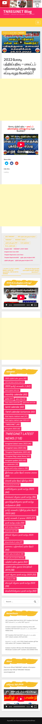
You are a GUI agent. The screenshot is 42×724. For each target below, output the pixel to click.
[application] (21, 297)
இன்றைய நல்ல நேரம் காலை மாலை (21, 474)
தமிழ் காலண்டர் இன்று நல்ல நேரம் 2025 (20, 512)
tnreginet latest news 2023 (18, 444)
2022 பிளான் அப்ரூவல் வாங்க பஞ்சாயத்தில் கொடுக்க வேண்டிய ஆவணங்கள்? (31, 270)
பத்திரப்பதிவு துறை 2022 (11, 243)
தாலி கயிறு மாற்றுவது (14, 527)
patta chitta (20, 399)
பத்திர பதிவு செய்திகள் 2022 (27, 257)
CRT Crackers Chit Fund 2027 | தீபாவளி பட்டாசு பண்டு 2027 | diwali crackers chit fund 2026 (20, 636)
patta (9, 399)
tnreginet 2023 (12, 429)
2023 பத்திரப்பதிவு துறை (15, 378)
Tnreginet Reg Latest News (17, 456)
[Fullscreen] (35, 305)
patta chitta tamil (29, 402)
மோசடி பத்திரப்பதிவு (10, 246)
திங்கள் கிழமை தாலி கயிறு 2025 (19, 536)
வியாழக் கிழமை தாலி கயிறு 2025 (20, 584)
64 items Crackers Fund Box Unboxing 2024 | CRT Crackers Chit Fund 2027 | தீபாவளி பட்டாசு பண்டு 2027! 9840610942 (21, 628)
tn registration (11, 464)
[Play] (6, 305)
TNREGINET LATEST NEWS (20, 249)
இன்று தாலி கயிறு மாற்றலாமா (16, 468)
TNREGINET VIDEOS (20, 239)
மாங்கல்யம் (10, 579)
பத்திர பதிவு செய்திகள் (14, 554)
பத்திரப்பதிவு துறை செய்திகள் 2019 (24, 260)
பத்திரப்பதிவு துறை (8, 260)
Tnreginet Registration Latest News (13, 254)
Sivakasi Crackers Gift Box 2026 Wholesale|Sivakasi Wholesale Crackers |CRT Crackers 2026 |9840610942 (21, 648)
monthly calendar (16, 394)
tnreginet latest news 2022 (11, 252)
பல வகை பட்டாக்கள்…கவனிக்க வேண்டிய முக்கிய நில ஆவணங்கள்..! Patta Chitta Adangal (11, 271)
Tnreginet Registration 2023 (17, 452)
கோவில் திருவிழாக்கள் (12, 485)
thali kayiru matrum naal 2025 (17, 420)
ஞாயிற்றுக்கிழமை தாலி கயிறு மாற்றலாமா (19, 503)
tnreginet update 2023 (15, 460)
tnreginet (8, 239)
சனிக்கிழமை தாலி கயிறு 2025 (19, 491)
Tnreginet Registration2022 (11, 257)
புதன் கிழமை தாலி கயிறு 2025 (20, 574)
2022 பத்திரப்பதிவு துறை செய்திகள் (26, 236)
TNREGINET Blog (17, 11)
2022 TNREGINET (9, 236)
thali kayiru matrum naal (16, 416)
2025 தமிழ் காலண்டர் (17, 386)
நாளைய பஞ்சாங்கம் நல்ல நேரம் (19, 548)
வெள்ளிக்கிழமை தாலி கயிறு (20, 591)
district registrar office (12, 390)
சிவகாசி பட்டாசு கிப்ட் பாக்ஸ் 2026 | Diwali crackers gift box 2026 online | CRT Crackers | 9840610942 (21, 642)
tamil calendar (14, 407)
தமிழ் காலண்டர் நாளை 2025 (20, 518)
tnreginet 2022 (8, 249)
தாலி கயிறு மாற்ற (14, 523)
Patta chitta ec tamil (12, 402)
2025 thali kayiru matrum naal (14, 382)
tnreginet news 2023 (15, 448)
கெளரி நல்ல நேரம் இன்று (18, 480)
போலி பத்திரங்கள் (24, 243)
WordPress (31, 720)
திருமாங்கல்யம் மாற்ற (13, 542)
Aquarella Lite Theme (13, 720)
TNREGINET (21, 33)
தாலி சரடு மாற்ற (11, 531)
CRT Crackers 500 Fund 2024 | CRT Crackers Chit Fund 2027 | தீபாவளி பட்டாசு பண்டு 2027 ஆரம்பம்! (21, 621)
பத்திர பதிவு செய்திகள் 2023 (14, 557)
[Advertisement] (21, 100)
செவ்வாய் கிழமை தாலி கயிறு (20, 497)
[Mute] (32, 305)
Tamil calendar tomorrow (20, 412)
